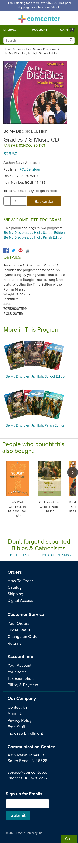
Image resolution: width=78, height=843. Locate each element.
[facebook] (6, 250)
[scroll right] (72, 472)
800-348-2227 (34, 778)
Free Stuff (16, 726)
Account (39, 30)
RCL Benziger (29, 169)
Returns (14, 643)
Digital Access (20, 600)
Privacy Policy (20, 720)
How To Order (20, 581)
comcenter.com (39, 17)
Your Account (19, 665)
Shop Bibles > (18, 555)
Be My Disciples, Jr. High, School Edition (31, 53)
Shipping (15, 593)
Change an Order (23, 636)
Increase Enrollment (25, 733)
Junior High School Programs (36, 49)
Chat (69, 839)
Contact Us (18, 707)
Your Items (17, 672)
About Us (16, 713)
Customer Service (26, 614)
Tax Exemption (21, 678)
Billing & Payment (23, 685)
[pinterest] (20, 250)
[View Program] (39, 355)
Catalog (15, 587)
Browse (9, 30)
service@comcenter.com (29, 772)
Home (7, 49)
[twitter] (13, 250)
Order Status (19, 630)
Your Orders (18, 623)
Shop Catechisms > (55, 555)
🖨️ (28, 251)
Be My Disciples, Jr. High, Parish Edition (33, 237)
